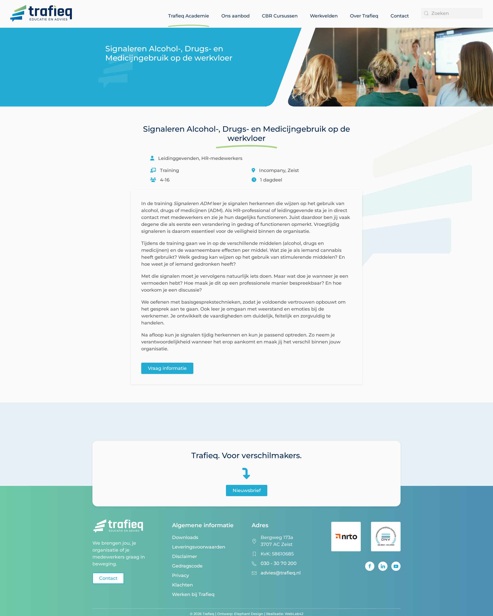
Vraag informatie (167, 368)
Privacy (180, 575)
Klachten (182, 585)
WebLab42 (294, 614)
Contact (108, 578)
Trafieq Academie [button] (188, 16)
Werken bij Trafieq (193, 594)
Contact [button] (400, 16)
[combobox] (452, 13)
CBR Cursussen (280, 16)
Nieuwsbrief (247, 490)
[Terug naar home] (41, 11)
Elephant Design (248, 614)
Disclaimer (184, 556)
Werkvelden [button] (324, 16)
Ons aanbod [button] (235, 16)
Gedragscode (187, 566)
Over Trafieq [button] (364, 16)
